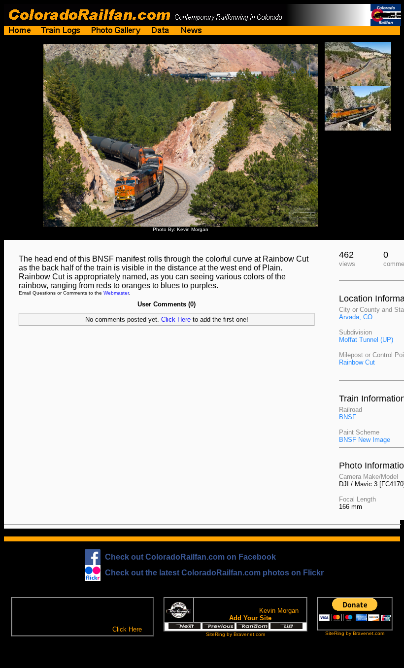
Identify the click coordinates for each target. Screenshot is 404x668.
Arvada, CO (355, 317)
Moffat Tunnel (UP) (366, 339)
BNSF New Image (364, 439)
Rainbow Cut (357, 362)
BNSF (347, 417)
